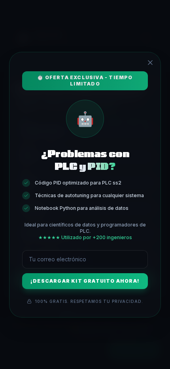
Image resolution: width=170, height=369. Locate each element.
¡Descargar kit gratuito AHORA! (85, 281)
